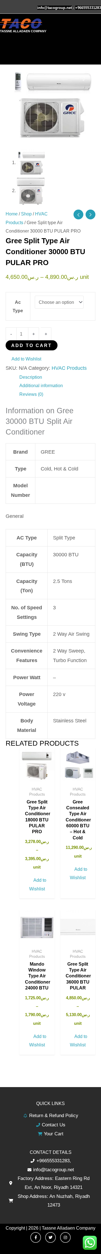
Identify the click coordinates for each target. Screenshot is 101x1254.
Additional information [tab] (41, 385)
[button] (23, 359)
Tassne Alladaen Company (23, 31)
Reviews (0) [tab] (31, 394)
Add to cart (31, 345)
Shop (26, 213)
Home (12, 213)
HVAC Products (69, 368)
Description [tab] (30, 377)
